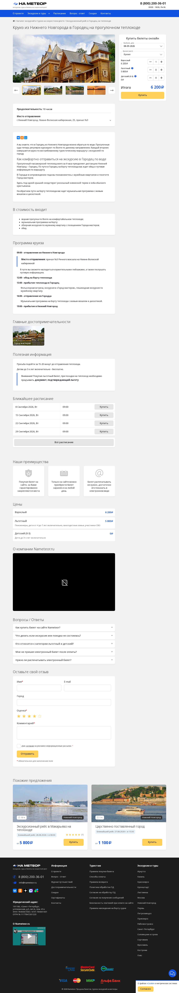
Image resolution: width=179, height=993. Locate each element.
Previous (16, 90)
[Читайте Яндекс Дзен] (26, 891)
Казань (141, 876)
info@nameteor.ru (27, 882)
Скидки (93, 13)
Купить (104, 407)
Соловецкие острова (147, 934)
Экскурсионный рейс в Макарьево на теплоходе (44, 828)
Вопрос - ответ (77, 13)
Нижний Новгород (146, 903)
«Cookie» (151, 983)
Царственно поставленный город (120, 826)
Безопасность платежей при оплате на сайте (111, 903)
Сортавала (142, 939)
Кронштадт (143, 887)
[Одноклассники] (22, 137)
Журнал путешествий (61, 882)
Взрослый (126, 60)
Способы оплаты (98, 876)
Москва (141, 897)
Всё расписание (64, 442)
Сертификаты (58, 897)
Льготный (126, 68)
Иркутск (141, 871)
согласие (30, 746)
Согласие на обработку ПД (103, 892)
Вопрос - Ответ (58, 876)
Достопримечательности (63, 887)
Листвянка (142, 892)
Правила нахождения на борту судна (108, 908)
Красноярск (143, 882)
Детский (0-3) (127, 76)
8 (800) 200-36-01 (153, 5)
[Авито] (36, 891)
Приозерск (142, 918)
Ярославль (142, 945)
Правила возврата (99, 882)
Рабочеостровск (145, 924)
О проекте (18, 13)
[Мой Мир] (25, 137)
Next (112, 90)
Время (128, 51)
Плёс (139, 955)
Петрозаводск (144, 913)
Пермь (140, 908)
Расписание (59, 13)
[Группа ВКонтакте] (15, 891)
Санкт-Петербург (146, 929)
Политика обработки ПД (102, 887)
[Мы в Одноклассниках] (20, 891)
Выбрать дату (129, 43)
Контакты (106, 13)
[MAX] (31, 891)
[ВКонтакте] (18, 137)
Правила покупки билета (102, 871)
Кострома (142, 950)
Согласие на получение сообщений (107, 897)
